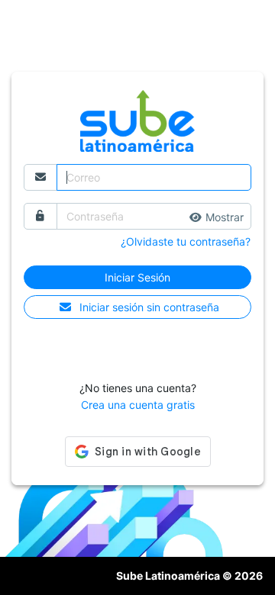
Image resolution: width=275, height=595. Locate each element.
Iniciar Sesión (137, 277)
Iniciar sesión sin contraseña (149, 307)
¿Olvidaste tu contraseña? (186, 241)
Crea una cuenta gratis (138, 404)
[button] (217, 217)
